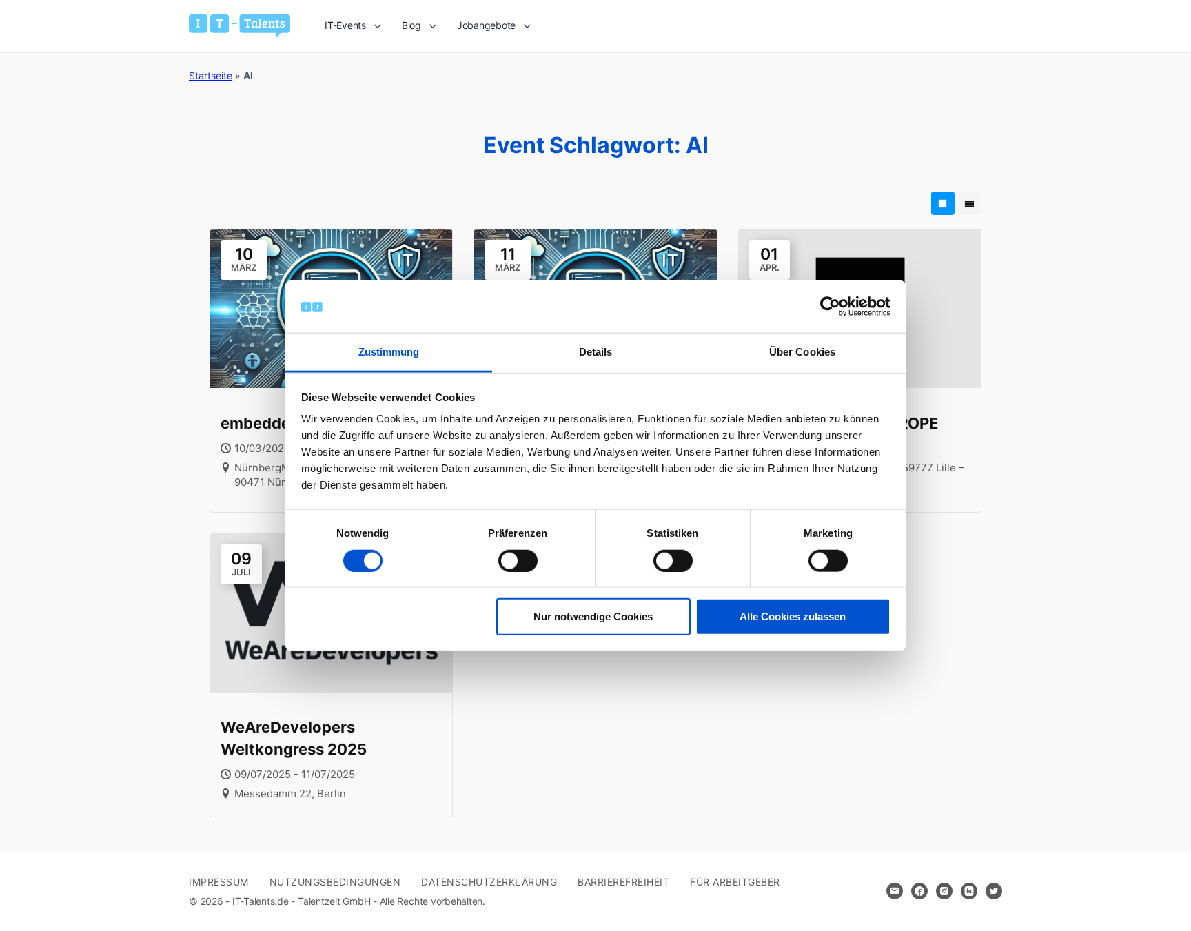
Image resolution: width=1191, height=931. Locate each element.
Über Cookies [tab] (802, 352)
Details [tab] (596, 352)
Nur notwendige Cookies (593, 616)
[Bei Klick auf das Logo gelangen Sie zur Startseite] (239, 25)
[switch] (518, 560)
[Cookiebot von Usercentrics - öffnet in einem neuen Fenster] (830, 306)
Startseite (210, 75)
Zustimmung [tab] (389, 352)
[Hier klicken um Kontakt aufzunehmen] (894, 891)
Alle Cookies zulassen (793, 616)
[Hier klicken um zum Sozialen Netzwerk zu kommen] (919, 891)
